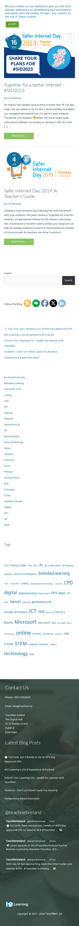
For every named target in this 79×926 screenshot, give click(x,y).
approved (8, 574)
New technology (13, 442)
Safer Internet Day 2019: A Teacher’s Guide (30, 193)
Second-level (11, 477)
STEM (7, 495)
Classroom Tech (12, 389)
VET (6, 513)
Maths (8, 622)
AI (41, 565)
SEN (6, 483)
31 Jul (51, 821)
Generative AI (12, 424)
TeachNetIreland (15, 821)
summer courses (38, 644)
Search (8, 273)
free (6, 602)
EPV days (58, 593)
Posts (7, 466)
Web (7, 525)
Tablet (8, 507)
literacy (60, 612)
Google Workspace (16, 612)
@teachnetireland (36, 821)
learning (50, 612)
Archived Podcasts (14, 377)
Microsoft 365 (47, 623)
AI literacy (68, 566)
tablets (53, 644)
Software (9, 489)
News (7, 448)
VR (5, 519)
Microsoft (26, 622)
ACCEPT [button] (12, 24)
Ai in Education (52, 565)
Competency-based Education (21, 357)
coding (8, 395)
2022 (35, 565)
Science (59, 634)
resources (48, 634)
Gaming (8, 413)
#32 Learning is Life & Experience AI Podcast (29, 335)
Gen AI (26, 602)
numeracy (9, 634)
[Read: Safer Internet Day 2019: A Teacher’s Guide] (39, 166)
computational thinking (41, 583)
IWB (41, 612)
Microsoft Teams (64, 623)
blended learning (54, 574)
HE (5, 430)
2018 (30, 565)
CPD (6, 401)
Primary (8, 472)
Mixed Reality (12, 436)
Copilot (58, 583)
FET (6, 407)
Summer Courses (13, 501)
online (23, 633)
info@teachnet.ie (22, 706)
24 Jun (52, 859)
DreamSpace (44, 593)
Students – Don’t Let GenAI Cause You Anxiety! (30, 351)
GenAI (15, 602)
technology (16, 653)
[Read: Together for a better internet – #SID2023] (39, 55)
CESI (6, 583)
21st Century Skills (15, 566)
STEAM (8, 644)
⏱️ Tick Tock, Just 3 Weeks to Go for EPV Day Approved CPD (38, 329)
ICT (33, 611)
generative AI (41, 602)
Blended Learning (14, 383)
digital (10, 593)
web (31, 654)
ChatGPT (14, 583)
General (8, 418)
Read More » (19, 136)
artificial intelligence (25, 574)
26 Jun (52, 841)
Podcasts (9, 460)
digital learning (27, 593)
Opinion (8, 454)
